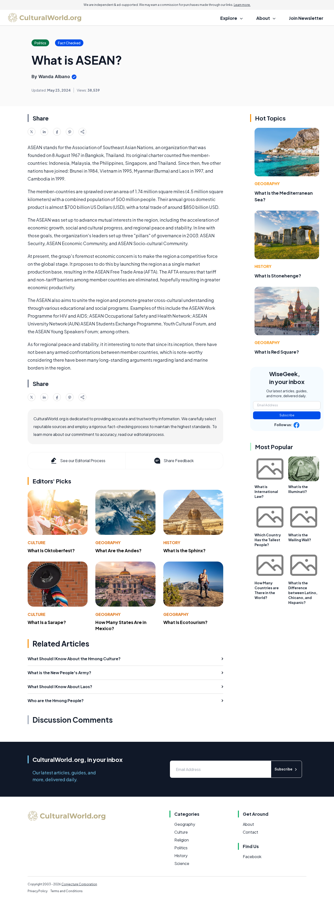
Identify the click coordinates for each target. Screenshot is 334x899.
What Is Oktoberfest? (51, 550)
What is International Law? (266, 491)
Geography (108, 542)
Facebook (252, 856)
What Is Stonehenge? (278, 275)
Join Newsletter (306, 18)
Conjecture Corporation (79, 884)
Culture (36, 542)
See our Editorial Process (82, 460)
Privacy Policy (37, 891)
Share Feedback (179, 460)
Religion (181, 839)
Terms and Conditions (66, 891)
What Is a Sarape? (47, 622)
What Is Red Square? (277, 352)
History (171, 542)
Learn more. (242, 5)
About (248, 824)
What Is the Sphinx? (184, 550)
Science (181, 863)
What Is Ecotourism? (185, 622)
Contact (250, 832)
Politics (181, 847)
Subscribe (286, 415)
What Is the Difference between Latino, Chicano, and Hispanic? (302, 593)
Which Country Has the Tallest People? (268, 540)
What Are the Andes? (118, 550)
